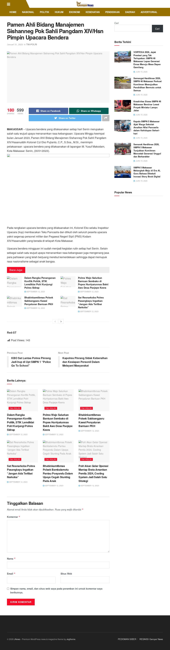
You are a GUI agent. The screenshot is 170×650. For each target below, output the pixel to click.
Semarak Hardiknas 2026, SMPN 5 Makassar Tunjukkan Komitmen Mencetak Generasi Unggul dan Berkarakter (147, 150)
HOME (12, 12)
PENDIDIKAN (112, 12)
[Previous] (55, 321)
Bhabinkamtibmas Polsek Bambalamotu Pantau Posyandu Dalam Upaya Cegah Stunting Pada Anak (58, 473)
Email (11, 573)
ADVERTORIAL (149, 12)
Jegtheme (70, 639)
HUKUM (59, 12)
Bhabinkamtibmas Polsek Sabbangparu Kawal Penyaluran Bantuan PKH (38, 301)
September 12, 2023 (35, 291)
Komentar (13, 516)
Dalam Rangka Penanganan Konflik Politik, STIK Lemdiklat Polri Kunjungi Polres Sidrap (40, 282)
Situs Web (66, 573)
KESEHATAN (93, 12)
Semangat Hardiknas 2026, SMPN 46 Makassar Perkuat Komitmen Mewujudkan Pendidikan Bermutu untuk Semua (147, 84)
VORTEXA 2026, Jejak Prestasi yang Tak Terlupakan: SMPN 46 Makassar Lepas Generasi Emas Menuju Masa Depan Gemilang (147, 59)
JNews (17, 639)
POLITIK (44, 12)
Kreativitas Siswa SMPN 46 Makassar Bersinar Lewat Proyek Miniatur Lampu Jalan (147, 106)
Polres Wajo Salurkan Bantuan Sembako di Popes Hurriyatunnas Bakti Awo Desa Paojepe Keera (93, 282)
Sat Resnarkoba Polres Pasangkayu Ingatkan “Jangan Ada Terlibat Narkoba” (91, 302)
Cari (116, 23)
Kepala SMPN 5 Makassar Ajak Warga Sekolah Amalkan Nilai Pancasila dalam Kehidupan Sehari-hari (146, 127)
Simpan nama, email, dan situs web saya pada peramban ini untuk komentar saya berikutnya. (56, 590)
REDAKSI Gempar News (151, 639)
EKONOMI (74, 12)
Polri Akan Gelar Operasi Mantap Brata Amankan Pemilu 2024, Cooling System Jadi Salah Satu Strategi (93, 473)
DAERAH (130, 12)
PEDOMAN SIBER (127, 639)
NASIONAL (28, 12)
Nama (11, 558)
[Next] (61, 321)
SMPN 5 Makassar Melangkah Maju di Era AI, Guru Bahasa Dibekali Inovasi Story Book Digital (147, 172)
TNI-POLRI (31, 44)
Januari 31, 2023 (15, 44)
